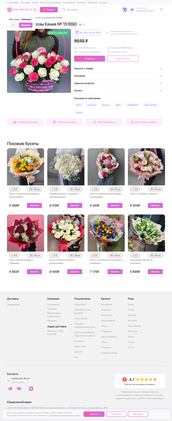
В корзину (89, 58)
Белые (131, 304)
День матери (150, 105)
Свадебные (106, 331)
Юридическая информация (54, 315)
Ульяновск (14, 2)
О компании (69, 2)
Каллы (104, 342)
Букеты (105, 105)
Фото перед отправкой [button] (146, 122)
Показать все (13, 304)
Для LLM (78, 351)
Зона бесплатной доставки (82, 311)
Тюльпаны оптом (109, 353)
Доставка (25, 2)
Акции (35, 2)
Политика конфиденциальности (84, 325)
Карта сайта (80, 346)
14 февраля (132, 105)
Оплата (78, 90)
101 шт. (131, 347)
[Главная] (22, 9)
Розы (78, 105)
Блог (76, 357)
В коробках (106, 304)
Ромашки (105, 347)
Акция (79, 112)
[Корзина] (161, 10)
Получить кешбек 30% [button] (58, 33)
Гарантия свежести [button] (106, 122)
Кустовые (132, 320)
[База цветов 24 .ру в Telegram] (10, 388)
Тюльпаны (106, 310)
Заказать (34, 205)
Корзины (91, 105)
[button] (127, 47)
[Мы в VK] (19, 389)
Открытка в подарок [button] (66, 122)
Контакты (81, 2)
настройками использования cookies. (64, 415)
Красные (132, 315)
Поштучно (133, 331)
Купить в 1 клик (123, 58)
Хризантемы (107, 315)
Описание (79, 75)
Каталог (51, 9)
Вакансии (92, 2)
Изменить (25, 25)
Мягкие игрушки (109, 336)
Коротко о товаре (83, 68)
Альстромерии (108, 320)
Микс (118, 105)
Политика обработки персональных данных (84, 334)
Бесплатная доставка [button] (27, 122)
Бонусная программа (50, 2)
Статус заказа (80, 318)
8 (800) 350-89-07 (20, 378)
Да (13, 25)
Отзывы (103, 2)
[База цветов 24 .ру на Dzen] (31, 388)
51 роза (131, 342)
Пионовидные (134, 326)
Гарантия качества (84, 83)
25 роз (131, 336)
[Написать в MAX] (125, 10)
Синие (131, 310)
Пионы (104, 326)
